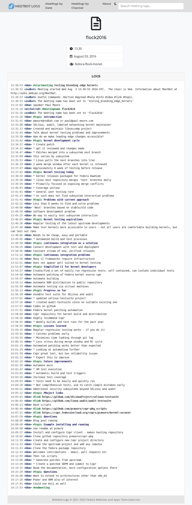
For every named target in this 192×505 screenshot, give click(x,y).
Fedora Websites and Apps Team (107, 499)
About (106, 3)
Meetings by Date (54, 6)
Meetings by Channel (80, 6)
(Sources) (134, 499)
